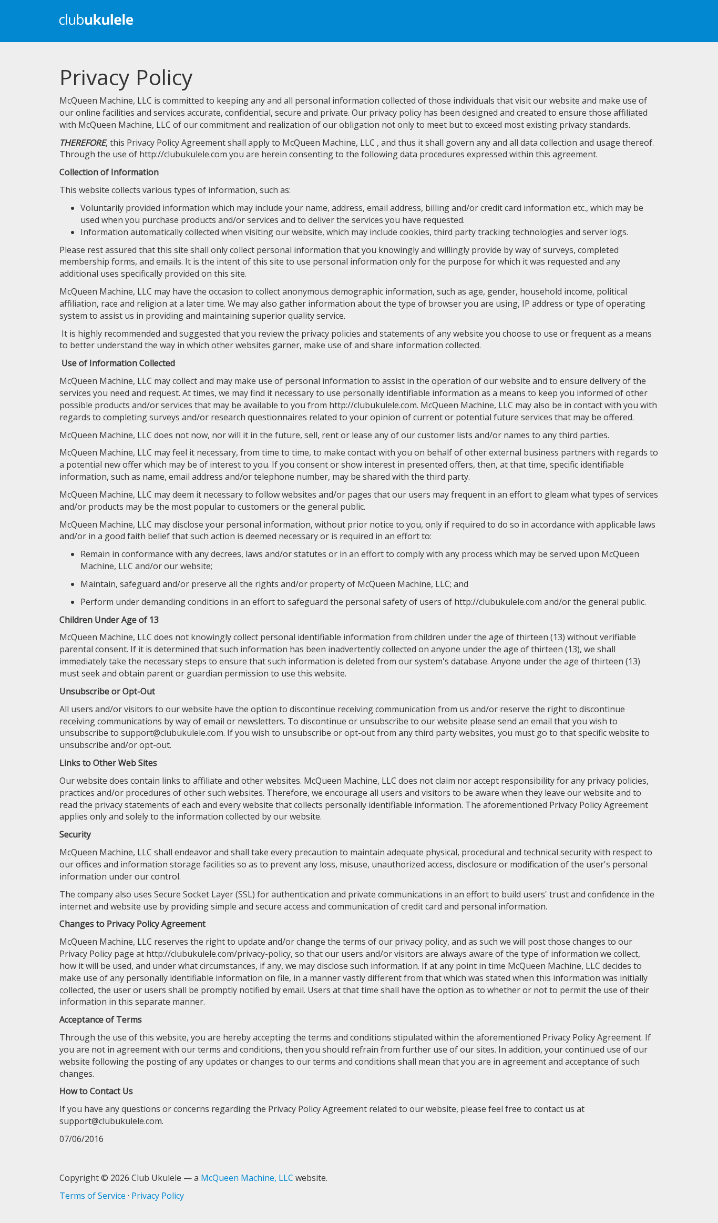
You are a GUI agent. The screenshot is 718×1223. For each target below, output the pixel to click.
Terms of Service (92, 1195)
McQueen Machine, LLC (247, 1178)
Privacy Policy (157, 1195)
